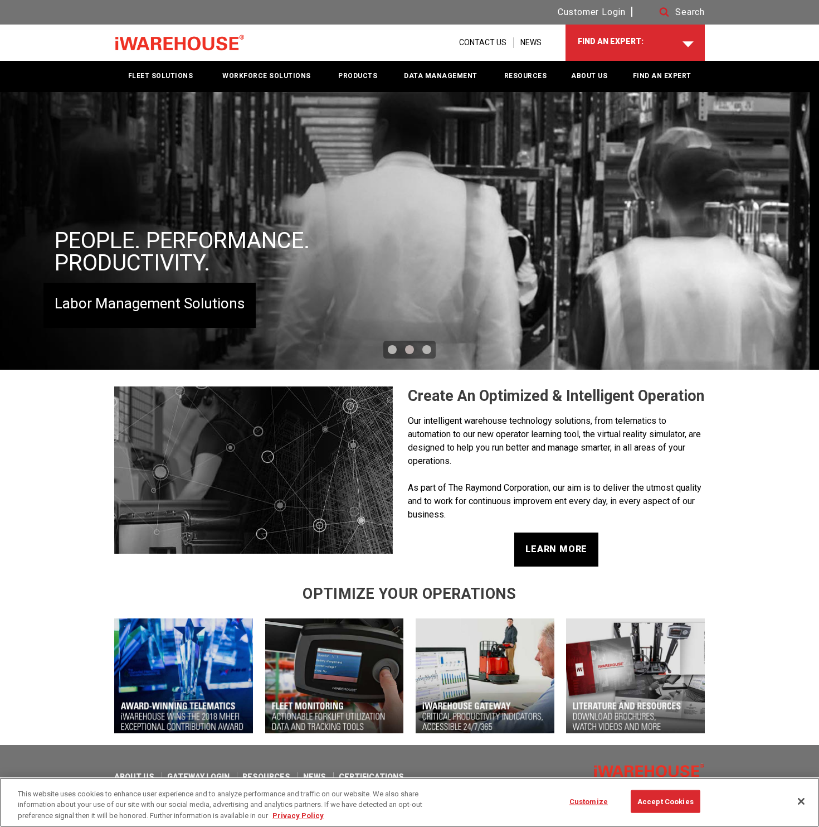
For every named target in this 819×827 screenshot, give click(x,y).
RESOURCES (525, 76)
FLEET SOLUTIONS (160, 76)
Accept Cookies (665, 801)
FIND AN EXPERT (662, 76)
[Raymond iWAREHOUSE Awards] (183, 676)
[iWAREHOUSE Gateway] (485, 676)
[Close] (801, 801)
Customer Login (592, 12)
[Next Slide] (795, 230)
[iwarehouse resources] (635, 676)
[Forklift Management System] (334, 676)
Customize (588, 801)
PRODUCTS (357, 76)
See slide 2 (409, 349)
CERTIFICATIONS (371, 776)
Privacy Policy (298, 815)
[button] (671, 12)
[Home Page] (179, 43)
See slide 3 (426, 349)
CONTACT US (482, 42)
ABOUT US (589, 76)
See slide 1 (392, 349)
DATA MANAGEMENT (440, 76)
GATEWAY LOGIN (198, 776)
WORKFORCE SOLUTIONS (266, 76)
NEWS (531, 42)
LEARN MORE (556, 549)
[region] (409, 802)
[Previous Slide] (24, 230)
